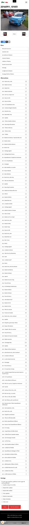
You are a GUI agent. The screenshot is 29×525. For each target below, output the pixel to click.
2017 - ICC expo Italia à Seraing (14, 369)
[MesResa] (24, 523)
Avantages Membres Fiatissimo (8, 74)
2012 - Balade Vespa (14, 226)
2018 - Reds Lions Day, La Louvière (14, 393)
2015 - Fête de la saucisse (14, 309)
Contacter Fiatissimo (6, 58)
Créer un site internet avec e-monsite (14, 515)
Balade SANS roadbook (7, 490)
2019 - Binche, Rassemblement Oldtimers (14, 421)
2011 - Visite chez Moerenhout (14, 180)
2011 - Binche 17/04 (14, 147)
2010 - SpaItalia (14, 117)
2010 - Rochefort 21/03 (14, 111)
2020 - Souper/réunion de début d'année (14, 431)
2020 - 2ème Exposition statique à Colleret (14, 444)
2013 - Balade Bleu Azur (14, 236)
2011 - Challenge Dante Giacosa (14, 154)
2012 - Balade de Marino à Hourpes (14, 210)
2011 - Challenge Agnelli (14, 150)
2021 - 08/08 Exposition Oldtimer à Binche (14, 464)
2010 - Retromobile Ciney (14, 114)
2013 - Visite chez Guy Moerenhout (14, 253)
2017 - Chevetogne (14, 362)
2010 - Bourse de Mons (14, 101)
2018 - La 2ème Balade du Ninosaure (14, 380)
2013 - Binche (14, 243)
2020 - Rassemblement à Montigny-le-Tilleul (14, 451)
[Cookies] (2, 522)
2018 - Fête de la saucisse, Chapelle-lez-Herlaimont (14, 383)
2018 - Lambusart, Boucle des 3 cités (14, 390)
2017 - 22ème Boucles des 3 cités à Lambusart (14, 352)
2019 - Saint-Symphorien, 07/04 (14, 408)
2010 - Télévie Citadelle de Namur (14, 121)
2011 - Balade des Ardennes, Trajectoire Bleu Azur (14, 137)
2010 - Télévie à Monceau (14, 127)
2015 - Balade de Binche (14, 289)
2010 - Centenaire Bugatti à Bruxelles (14, 108)
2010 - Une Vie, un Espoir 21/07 (14, 94)
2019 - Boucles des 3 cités (14, 411)
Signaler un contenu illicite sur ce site (14, 517)
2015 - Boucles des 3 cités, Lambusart (14, 316)
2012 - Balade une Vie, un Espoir (14, 217)
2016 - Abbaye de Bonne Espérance (14, 349)
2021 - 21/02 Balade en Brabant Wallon (14, 454)
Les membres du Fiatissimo (7, 55)
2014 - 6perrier (14, 276)
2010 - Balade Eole (14, 88)
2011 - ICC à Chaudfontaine (14, 160)
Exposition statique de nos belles (9, 485)
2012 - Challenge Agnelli (14, 207)
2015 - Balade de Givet (14, 306)
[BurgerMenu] (26, 2)
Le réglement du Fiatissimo (7, 70)
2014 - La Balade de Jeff (14, 260)
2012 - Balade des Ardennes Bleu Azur (14, 190)
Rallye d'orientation (7, 499)
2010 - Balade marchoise (14, 84)
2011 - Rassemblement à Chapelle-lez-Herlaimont (14, 157)
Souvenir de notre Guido (7, 64)
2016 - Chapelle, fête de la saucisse (14, 329)
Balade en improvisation (7, 496)
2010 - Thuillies (14, 134)
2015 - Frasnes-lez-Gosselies (14, 312)
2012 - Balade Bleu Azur (14, 200)
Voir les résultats (15, 507)
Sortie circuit (5, 501)
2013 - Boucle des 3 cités (14, 233)
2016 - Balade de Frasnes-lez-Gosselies (14, 336)
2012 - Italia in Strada (14, 213)
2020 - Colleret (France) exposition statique (14, 434)
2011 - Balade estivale (14, 141)
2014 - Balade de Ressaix (14, 273)
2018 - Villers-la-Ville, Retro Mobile (14, 396)
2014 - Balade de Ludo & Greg (14, 279)
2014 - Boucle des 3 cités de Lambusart (14, 266)
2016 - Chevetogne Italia (14, 342)
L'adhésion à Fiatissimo (6, 61)
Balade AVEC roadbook (7, 487)
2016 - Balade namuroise (14, 339)
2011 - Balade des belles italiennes (14, 144)
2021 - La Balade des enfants (14, 470)
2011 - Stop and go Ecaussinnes (14, 187)
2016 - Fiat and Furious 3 (14, 332)
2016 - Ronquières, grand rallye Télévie (14, 322)
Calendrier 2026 (5, 51)
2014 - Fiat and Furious (14, 283)
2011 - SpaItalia (14, 184)
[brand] (4, 2)
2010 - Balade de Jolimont (14, 91)
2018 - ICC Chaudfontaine (14, 377)
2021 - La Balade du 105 (14, 460)
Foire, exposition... (6, 493)
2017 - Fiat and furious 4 (14, 365)
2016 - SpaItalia (14, 345)
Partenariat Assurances (6, 48)
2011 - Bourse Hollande (14, 170)
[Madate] (14, 523)
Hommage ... (4, 67)
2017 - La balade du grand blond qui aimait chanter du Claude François (14, 373)
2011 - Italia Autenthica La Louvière (14, 167)
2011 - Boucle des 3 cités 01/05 (14, 177)
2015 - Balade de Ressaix (14, 293)
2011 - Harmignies (14, 164)
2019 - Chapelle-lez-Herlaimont (14, 414)
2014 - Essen (14, 256)
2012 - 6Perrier (14, 193)
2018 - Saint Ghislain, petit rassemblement (14, 400)
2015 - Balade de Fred (14, 303)
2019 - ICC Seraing (14, 427)
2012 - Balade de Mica (14, 223)
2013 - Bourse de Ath (14, 230)
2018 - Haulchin (14, 386)
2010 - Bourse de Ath (14, 98)
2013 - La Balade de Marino (14, 250)
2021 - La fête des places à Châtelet (14, 474)
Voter (5, 507)
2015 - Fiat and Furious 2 (14, 296)
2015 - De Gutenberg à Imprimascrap (14, 286)
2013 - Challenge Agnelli (14, 246)
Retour (14, 34)
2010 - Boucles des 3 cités (14, 81)
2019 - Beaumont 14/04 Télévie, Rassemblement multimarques (14, 404)
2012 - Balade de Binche (14, 197)
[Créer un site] (5, 523)
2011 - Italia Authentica (14, 174)
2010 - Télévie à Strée (14, 131)
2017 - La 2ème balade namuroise (14, 359)
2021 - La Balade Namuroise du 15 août (14, 467)
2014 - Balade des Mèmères (14, 269)
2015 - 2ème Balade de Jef (14, 299)
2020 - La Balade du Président (14, 447)
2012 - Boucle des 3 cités (14, 220)
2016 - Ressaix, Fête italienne (14, 326)
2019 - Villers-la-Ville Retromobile (14, 417)
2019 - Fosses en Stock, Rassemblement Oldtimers (14, 424)
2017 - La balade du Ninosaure (14, 355)
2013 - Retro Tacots (14, 240)
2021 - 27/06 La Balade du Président (14, 457)
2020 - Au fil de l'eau (14, 441)
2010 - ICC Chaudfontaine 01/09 (14, 104)
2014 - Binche (14, 263)
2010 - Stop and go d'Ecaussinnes (14, 124)
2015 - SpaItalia (14, 319)
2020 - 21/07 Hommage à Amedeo (14, 437)
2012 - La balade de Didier (14, 203)
